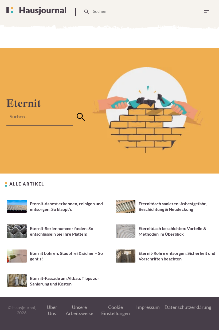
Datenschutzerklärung (188, 307)
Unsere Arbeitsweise (79, 310)
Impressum (148, 307)
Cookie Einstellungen (115, 310)
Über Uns (52, 310)
